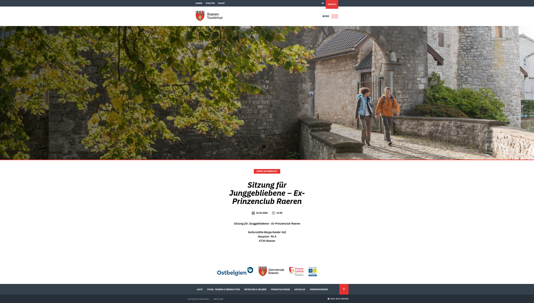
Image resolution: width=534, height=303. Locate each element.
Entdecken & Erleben (255, 289)
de (323, 3)
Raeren (199, 3)
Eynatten (210, 3)
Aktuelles (299, 289)
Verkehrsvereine (319, 289)
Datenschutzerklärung (198, 299)
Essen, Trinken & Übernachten (223, 289)
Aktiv (200, 289)
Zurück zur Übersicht (267, 171)
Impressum (218, 299)
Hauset (221, 3)
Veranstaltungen (280, 289)
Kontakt (332, 4)
